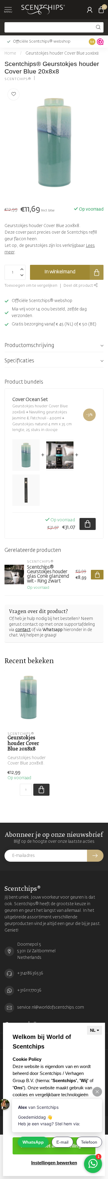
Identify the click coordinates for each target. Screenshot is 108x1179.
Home (10, 53)
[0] (101, 10)
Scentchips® (17, 79)
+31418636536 (30, 973)
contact (23, 630)
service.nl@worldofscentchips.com (50, 1007)
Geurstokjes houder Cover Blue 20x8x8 (62, 53)
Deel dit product (79, 286)
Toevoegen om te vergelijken (30, 286)
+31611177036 (29, 990)
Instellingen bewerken (54, 1162)
